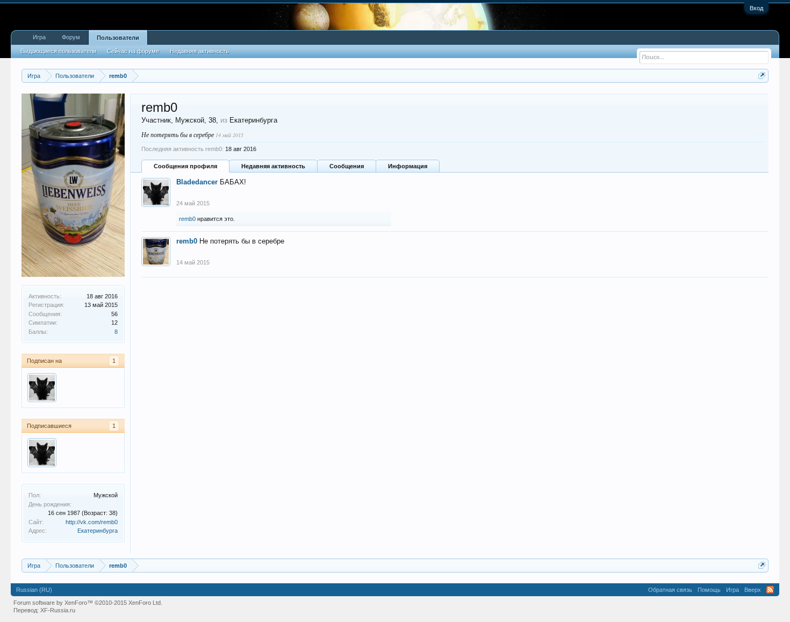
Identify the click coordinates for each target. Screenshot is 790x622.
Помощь (709, 590)
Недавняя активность (273, 166)
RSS (770, 590)
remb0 (187, 219)
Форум (71, 37)
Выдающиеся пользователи (58, 51)
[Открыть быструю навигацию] (761, 75)
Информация (407, 166)
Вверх (752, 590)
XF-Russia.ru (57, 610)
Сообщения (346, 166)
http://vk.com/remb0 (92, 522)
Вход (756, 8)
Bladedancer (197, 182)
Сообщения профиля (185, 166)
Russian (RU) (34, 590)
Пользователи (118, 37)
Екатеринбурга (97, 530)
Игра (39, 37)
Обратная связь (670, 590)
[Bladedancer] (41, 387)
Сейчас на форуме (133, 51)
